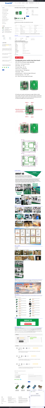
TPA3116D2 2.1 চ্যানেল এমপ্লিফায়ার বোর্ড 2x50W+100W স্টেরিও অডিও (12, 398)
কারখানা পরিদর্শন (2, 399)
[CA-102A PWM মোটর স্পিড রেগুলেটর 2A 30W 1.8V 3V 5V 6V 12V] (3, 30)
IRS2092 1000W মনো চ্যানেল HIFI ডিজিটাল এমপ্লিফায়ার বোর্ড (12, 400)
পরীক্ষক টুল (3, 22)
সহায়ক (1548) (21, 365)
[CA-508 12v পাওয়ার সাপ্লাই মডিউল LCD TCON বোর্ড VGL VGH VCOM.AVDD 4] (22, 386)
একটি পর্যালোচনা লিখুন (21, 341)
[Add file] (31, 407)
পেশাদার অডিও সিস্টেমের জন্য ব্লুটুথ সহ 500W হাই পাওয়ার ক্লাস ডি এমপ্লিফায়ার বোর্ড (12, 402)
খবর (1, 402)
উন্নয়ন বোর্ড (3, 23)
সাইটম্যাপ (2, 403)
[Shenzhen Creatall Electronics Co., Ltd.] (9, 3)
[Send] (43, 407)
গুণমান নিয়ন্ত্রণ (2, 400)
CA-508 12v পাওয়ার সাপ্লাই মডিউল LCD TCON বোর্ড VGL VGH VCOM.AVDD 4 (23, 390)
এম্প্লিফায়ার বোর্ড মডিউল (4, 9)
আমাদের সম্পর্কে (2, 398)
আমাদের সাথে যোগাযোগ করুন (3, 401)
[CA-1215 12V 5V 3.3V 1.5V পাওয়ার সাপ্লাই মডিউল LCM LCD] (3, 28)
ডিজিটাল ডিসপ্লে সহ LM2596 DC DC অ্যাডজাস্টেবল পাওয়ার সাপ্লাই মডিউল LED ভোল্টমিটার (28, 390)
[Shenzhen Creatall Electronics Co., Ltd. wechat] (7, 67)
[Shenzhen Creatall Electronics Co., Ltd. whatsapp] (5, 67)
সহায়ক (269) (21, 349)
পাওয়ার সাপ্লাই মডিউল (4, 10)
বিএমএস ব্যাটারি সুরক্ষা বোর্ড (4, 13)
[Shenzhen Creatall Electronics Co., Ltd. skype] (9, 67)
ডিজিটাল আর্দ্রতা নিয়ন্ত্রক (4, 20)
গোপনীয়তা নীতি (10, 407)
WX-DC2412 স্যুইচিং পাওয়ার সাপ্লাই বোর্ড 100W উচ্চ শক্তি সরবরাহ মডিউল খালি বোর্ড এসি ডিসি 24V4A (23, 400)
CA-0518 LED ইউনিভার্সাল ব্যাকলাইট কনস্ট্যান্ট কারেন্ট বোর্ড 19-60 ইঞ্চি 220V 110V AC (17, 390)
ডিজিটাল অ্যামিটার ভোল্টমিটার (4, 19)
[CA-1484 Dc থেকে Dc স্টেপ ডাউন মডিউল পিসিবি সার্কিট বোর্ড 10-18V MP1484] (34, 386)
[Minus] (43, 391)
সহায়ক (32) (21, 357)
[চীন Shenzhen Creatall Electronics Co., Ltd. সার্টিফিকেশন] (4, 38)
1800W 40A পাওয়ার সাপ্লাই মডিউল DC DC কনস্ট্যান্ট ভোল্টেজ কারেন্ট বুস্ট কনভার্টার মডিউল (40, 390)
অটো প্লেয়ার (3, 16)
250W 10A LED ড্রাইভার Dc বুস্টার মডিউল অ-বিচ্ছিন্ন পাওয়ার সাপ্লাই (23, 402)
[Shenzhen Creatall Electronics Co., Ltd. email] (3, 67)
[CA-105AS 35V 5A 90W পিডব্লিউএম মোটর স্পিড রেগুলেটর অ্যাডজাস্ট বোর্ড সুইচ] (3, 32)
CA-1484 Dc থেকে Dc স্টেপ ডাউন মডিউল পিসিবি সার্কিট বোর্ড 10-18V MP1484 (34, 390)
